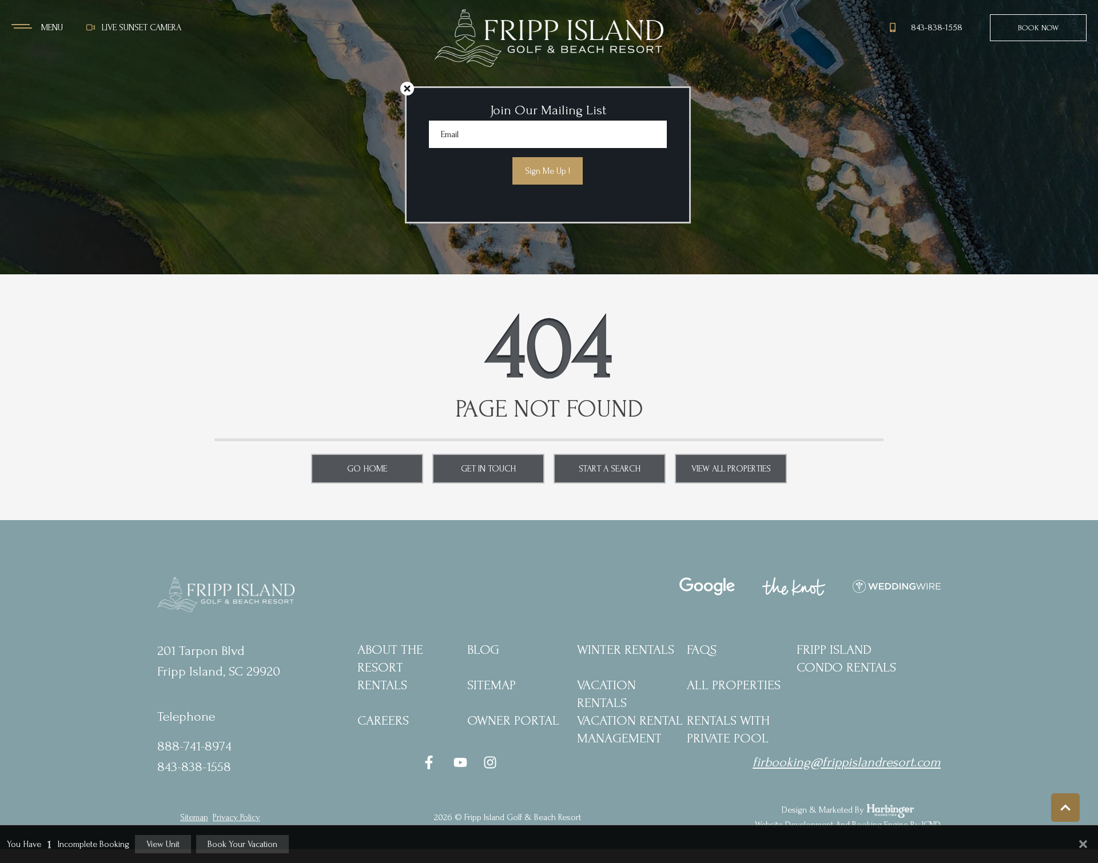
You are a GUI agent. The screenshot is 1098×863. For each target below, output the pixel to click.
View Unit (163, 844)
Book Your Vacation (242, 844)
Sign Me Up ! (547, 171)
